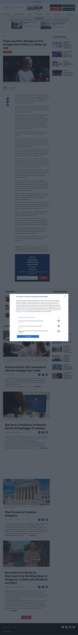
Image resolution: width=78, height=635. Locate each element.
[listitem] (39, 317)
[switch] (58, 321)
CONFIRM (28, 336)
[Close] (65, 296)
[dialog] (39, 317)
